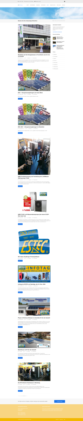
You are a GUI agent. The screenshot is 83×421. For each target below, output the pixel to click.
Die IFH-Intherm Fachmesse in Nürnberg (29, 382)
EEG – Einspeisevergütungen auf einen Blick (30, 92)
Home (53, 20)
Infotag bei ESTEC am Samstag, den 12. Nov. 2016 (31, 284)
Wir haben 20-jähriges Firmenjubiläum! (28, 256)
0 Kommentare (35, 94)
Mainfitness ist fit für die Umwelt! (27, 349)
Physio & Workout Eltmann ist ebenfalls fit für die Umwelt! (34, 317)
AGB (64, 419)
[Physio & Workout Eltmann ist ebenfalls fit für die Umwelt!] (34, 306)
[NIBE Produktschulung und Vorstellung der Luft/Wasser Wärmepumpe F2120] (34, 156)
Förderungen (55, 56)
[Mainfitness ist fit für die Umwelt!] (34, 339)
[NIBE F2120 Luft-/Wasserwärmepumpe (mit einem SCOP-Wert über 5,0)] (34, 201)
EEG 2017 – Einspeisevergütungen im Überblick (31, 127)
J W (25, 94)
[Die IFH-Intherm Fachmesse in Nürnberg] (34, 371)
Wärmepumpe (56, 66)
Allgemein (29, 94)
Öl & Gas (55, 60)
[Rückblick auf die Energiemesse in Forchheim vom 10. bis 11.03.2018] (34, 38)
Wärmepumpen (56, 68)
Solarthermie (55, 64)
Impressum (57, 419)
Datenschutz (61, 419)
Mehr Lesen (20, 64)
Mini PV (55, 58)
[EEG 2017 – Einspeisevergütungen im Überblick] (34, 114)
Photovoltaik (55, 62)
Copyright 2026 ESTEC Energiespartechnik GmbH (24, 419)
